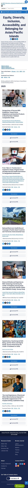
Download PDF (14, 137)
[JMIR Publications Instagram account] (16, 466)
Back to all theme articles (8, 68)
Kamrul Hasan (5, 176)
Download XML (14, 141)
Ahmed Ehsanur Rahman (18, 179)
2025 (20, 71)
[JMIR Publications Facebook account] (20, 464)
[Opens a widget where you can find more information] (19, 486)
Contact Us (4, 466)
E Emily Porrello (6, 234)
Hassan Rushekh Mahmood (15, 176)
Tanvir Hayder (16, 177)
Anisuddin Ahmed (13, 180)
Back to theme (5, 66)
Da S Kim (4, 403)
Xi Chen (11, 349)
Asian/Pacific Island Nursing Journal (11, 12)
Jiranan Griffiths (19, 122)
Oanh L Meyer (12, 293)
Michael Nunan (19, 234)
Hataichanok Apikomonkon (8, 122)
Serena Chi (11, 292)
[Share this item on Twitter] (13, 39)
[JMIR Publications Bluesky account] (16, 464)
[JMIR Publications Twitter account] (18, 464)
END (2, 77)
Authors (17, 447)
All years (13, 71)
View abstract (14, 133)
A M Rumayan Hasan (14, 182)
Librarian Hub (4, 450)
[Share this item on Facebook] (15, 39)
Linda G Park (5, 292)
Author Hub (4, 443)
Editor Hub (4, 446)
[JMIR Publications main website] (14, 4)
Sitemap (3, 468)
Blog (16, 454)
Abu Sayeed (9, 179)
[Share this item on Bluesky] (11, 39)
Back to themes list (6, 67)
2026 (17, 71)
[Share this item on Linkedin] (17, 39)
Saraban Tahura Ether (7, 177)
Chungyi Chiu (5, 180)
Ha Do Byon (9, 403)
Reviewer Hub (4, 448)
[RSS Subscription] (18, 466)
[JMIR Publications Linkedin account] (22, 464)
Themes (17, 450)
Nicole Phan (22, 292)
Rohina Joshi (5, 236)
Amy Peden (13, 234)
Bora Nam (18, 293)
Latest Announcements (19, 444)
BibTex (5, 77)
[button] (26, 2)
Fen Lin (4, 349)
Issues (17, 452)
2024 (24, 71)
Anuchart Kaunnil (6, 120)
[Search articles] (24, 8)
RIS (9, 77)
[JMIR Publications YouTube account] (24, 464)
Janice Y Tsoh (5, 293)
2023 (2, 73)
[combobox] (14, 8)
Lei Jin (7, 349)
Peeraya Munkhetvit (16, 120)
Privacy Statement (6, 463)
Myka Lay (16, 292)
